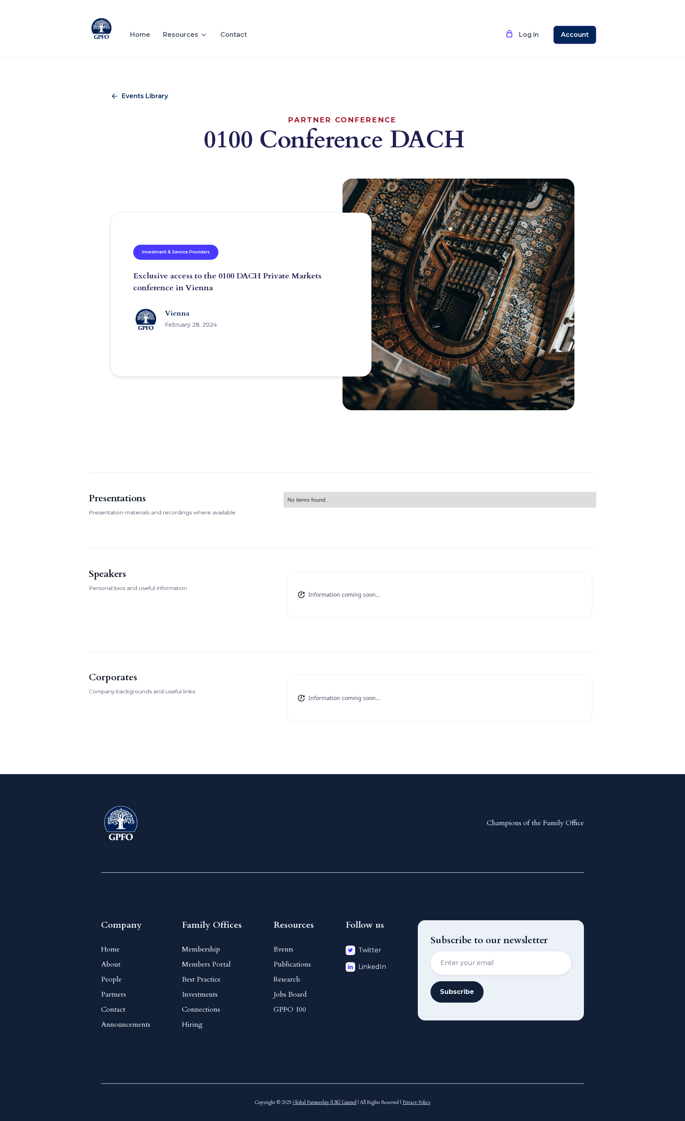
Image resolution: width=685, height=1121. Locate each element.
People (111, 979)
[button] (185, 35)
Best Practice (201, 979)
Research (287, 979)
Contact (233, 34)
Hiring (192, 1025)
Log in (529, 34)
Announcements (125, 1025)
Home (140, 34)
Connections (201, 1009)
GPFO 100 (290, 1009)
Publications (292, 964)
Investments (200, 994)
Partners (113, 994)
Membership (201, 949)
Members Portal (206, 964)
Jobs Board (290, 994)
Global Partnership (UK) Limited (324, 1102)
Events (283, 949)
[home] (101, 22)
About (111, 964)
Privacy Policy (416, 1102)
